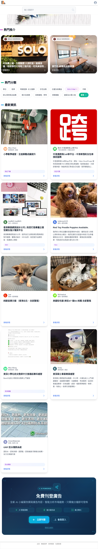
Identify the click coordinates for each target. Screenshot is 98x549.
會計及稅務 (26, 95)
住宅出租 (43, 89)
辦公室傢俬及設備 (9, 95)
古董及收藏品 (57, 89)
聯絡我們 (44, 544)
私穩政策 (58, 544)
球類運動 (55, 95)
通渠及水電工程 (70, 95)
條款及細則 (49, 528)
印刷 (84, 89)
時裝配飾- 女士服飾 (27, 89)
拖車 (13, 89)
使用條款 (51, 544)
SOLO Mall (72, 89)
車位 (4, 89)
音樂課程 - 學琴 (41, 95)
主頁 (38, 544)
